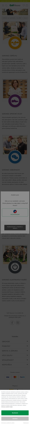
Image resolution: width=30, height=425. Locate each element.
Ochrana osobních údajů (6, 406)
